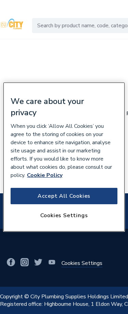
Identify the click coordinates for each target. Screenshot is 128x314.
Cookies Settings (64, 215)
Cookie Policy (44, 175)
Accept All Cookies (64, 196)
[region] (64, 157)
